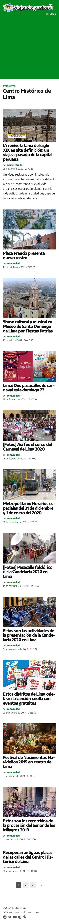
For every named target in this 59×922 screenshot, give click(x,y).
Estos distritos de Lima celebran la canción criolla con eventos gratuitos (29, 698)
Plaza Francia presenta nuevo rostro (24, 255)
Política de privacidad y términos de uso (21, 912)
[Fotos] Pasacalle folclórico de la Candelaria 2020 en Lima (27, 571)
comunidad (13, 263)
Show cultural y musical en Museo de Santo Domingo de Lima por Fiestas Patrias (28, 326)
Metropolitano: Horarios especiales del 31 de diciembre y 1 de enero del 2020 (29, 508)
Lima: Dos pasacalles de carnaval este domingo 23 (29, 388)
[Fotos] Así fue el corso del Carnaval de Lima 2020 (27, 447)
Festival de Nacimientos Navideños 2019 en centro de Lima (29, 762)
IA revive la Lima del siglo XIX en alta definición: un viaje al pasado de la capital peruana (27, 152)
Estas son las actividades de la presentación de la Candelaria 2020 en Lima (29, 635)
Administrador (15, 164)
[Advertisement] (29, 49)
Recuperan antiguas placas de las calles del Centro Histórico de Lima (28, 857)
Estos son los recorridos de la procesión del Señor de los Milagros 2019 (29, 825)
